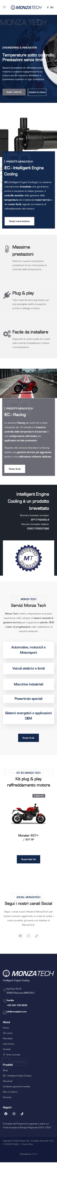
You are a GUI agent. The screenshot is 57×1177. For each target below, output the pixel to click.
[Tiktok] (37, 936)
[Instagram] (28, 936)
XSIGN (34, 1154)
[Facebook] (20, 936)
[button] (19, 221)
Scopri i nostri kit (14, 92)
